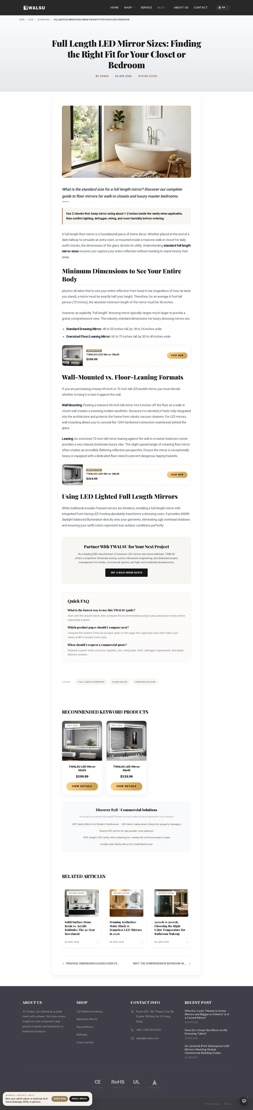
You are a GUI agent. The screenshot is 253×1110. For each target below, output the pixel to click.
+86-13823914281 (148, 1030)
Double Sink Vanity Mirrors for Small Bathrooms (127, 844)
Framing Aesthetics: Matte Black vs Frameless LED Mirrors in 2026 (126, 927)
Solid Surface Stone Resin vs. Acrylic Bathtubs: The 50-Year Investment (80, 927)
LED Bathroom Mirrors (90, 1011)
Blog (161, 7)
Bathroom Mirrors (87, 1019)
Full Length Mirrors (91, 682)
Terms (227, 1104)
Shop (128, 7)
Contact (201, 7)
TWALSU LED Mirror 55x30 (102, 354)
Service (146, 7)
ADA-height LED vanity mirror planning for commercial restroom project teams (126, 837)
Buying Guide (44, 19)
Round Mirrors (85, 1027)
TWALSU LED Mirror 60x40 (102, 473)
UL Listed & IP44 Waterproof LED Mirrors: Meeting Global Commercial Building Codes (207, 1049)
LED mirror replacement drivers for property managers (151, 824)
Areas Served (85, 1042)
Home (114, 7)
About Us (181, 7)
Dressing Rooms (145, 682)
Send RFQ (60, 1098)
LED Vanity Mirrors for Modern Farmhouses (95, 824)
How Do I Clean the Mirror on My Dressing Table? (206, 1031)
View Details (82, 786)
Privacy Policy (212, 1104)
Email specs (79, 1098)
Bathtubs (82, 1035)
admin (104, 76)
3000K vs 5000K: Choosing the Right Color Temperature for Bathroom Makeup (169, 927)
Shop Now (177, 355)
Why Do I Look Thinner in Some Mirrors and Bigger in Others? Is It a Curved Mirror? (207, 1014)
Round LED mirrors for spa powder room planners (127, 831)
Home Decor (119, 682)
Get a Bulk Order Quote (126, 572)
